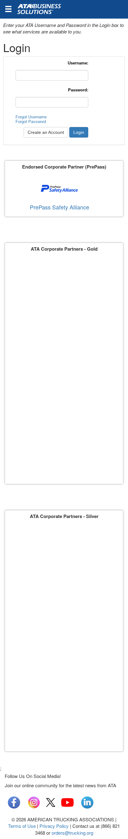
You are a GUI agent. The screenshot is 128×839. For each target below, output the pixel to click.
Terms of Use (22, 826)
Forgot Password (31, 121)
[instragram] (34, 801)
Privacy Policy (54, 826)
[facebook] (14, 801)
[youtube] (67, 801)
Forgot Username (31, 117)
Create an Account (46, 132)
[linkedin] (87, 801)
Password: (78, 90)
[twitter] (50, 801)
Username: (78, 63)
